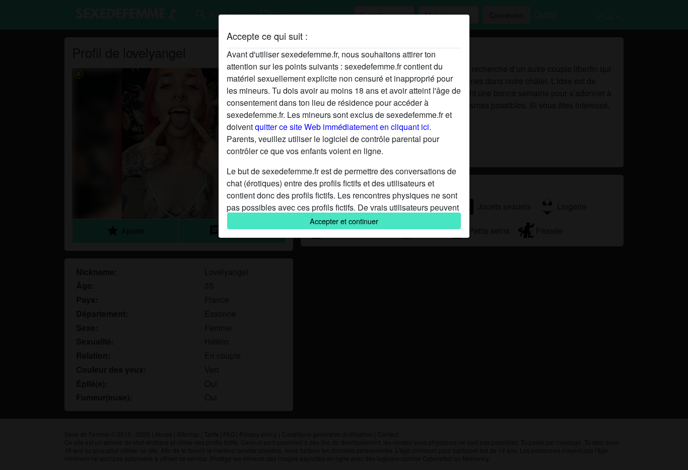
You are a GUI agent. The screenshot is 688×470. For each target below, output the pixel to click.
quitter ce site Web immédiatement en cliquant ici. (343, 126)
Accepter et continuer (344, 221)
